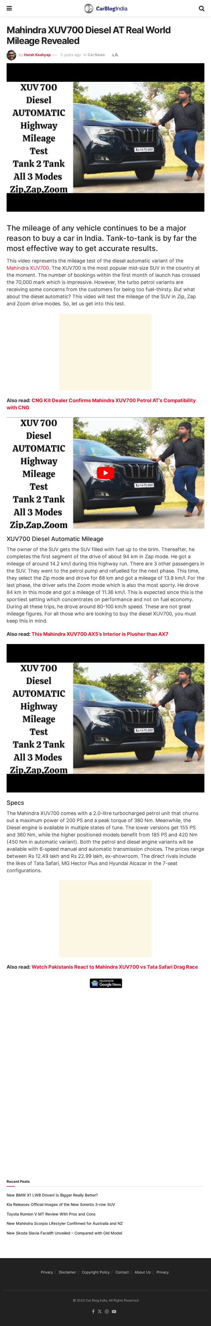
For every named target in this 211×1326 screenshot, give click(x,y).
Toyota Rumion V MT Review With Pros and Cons (51, 1214)
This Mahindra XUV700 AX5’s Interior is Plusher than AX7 (100, 634)
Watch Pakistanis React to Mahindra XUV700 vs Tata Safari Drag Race (115, 967)
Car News (96, 55)
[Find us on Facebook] (93, 1312)
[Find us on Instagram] (107, 1312)
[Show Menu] (9, 8)
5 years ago (71, 55)
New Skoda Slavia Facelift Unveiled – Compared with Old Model (64, 1233)
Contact (122, 1272)
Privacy (47, 1272)
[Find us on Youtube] (114, 1312)
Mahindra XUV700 (28, 268)
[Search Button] (201, 8)
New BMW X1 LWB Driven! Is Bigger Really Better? (52, 1195)
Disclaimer (67, 1272)
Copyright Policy (96, 1272)
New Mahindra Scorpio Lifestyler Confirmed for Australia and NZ (65, 1223)
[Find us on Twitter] (100, 1312)
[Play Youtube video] (105, 473)
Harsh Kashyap (37, 55)
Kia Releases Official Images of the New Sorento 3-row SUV (61, 1204)
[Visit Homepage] (105, 8)
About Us (143, 1272)
